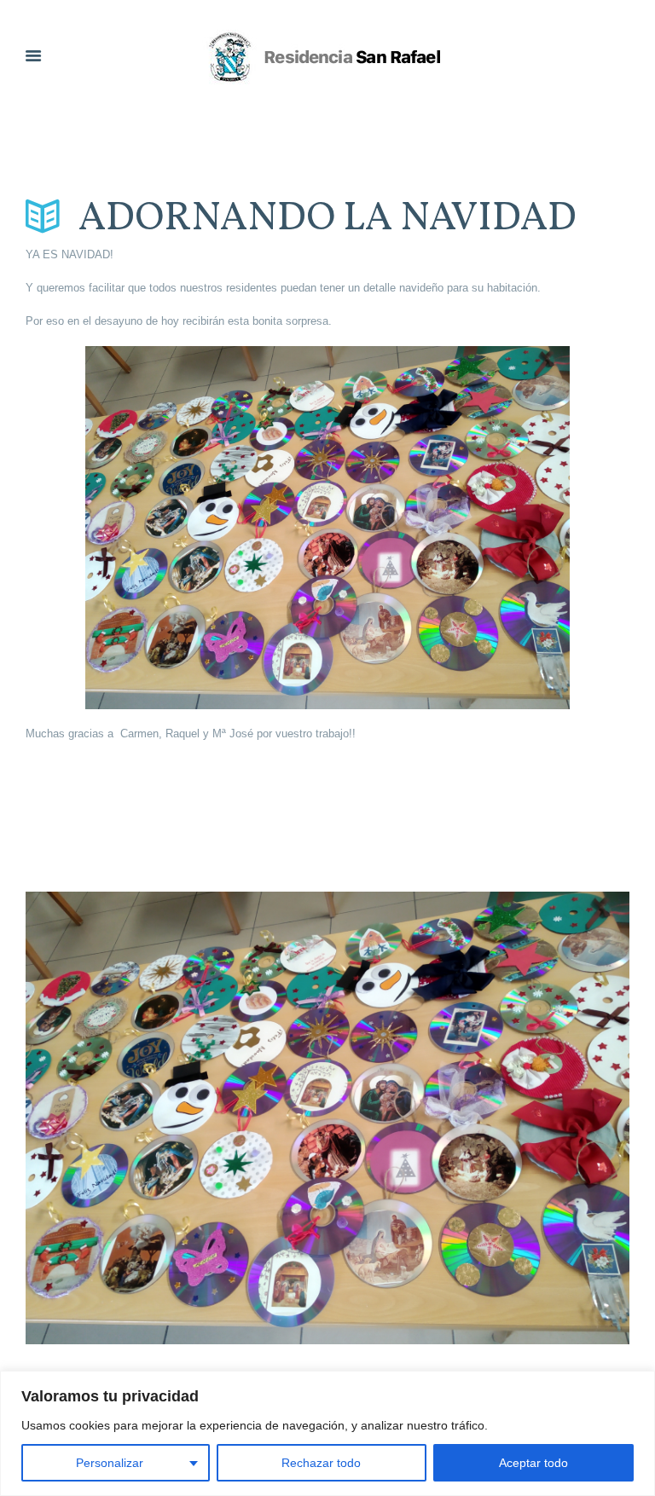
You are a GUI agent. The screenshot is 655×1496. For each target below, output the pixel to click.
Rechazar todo (321, 1463)
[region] (327, 1433)
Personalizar (109, 1463)
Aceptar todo (533, 1463)
